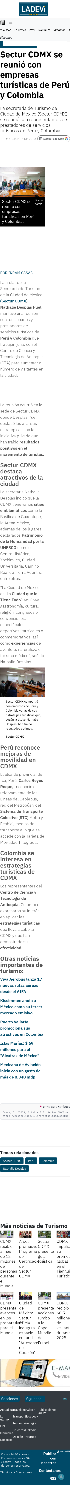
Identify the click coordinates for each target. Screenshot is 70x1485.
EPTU (32, 30)
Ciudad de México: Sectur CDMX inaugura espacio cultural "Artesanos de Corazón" (29, 1327)
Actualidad (7, 1410)
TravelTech (20, 1410)
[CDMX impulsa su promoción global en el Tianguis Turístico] (63, 1234)
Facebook (31, 1416)
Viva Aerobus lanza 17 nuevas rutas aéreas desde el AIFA (21, 985)
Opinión (18, 1436)
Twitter (30, 1410)
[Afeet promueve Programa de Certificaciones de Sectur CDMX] (25, 1234)
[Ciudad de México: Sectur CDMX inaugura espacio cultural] (25, 1296)
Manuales (44, 30)
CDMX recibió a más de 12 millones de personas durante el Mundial (8, 1263)
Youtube (30, 1436)
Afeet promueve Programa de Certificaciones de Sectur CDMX (32, 1258)
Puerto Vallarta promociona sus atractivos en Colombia (21, 1028)
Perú (31, 1161)
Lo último (20, 30)
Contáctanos (50, 1470)
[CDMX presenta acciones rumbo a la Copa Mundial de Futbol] (44, 1296)
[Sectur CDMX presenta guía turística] (44, 1234)
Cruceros (19, 1430)
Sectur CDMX (12, 1161)
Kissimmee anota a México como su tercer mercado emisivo (21, 1007)
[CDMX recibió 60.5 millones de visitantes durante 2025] (63, 1296)
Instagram (32, 1423)
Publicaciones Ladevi (47, 1411)
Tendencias (20, 1423)
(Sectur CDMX (13, 301)
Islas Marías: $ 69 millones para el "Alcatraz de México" (19, 1049)
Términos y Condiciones (16, 1472)
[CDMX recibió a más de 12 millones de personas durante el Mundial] (6, 1234)
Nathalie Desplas (14, 1168)
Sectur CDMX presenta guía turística (46, 1251)
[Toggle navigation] (10, 22)
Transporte (20, 1416)
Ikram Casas (20, 272)
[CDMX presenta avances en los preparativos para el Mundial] (6, 1296)
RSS (52, 1478)
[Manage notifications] (61, 1477)
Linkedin (30, 1430)
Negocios (59, 30)
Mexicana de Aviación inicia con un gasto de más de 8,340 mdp (20, 1071)
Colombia (48, 1161)
